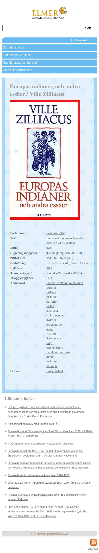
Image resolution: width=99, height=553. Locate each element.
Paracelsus (53, 338)
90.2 (49, 268)
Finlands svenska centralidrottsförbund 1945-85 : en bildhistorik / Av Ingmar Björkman (47, 497)
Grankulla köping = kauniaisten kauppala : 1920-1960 (38, 475)
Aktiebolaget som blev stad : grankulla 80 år (33, 423)
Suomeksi (81, 40)
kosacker (52, 311)
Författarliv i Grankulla (17, 55)
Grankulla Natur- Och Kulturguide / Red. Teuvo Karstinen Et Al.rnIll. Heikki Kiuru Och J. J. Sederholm (50, 433)
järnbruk (51, 301)
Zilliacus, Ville (55, 233)
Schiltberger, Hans (58, 352)
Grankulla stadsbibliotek (18, 70)
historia (51, 297)
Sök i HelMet (54, 371)
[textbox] (42, 28)
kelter (50, 306)
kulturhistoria (54, 315)
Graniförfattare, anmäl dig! (20, 62)
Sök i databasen (13, 47)
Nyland (51, 334)
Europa (51, 287)
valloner (51, 361)
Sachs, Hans (54, 347)
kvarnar (51, 320)
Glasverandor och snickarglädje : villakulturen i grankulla (40, 443)
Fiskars (51, 292)
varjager (51, 366)
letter (49, 329)
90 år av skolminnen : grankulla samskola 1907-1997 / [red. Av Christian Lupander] (49, 485)
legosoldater (54, 324)
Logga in (93, 548)
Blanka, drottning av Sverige (64, 283)
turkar (50, 357)
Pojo (49, 343)
